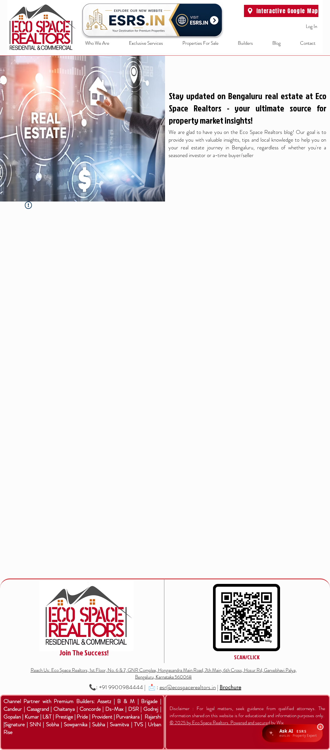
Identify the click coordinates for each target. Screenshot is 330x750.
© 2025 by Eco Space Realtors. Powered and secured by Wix (227, 722)
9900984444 (125, 687)
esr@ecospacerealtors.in (188, 687)
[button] (141, 43)
